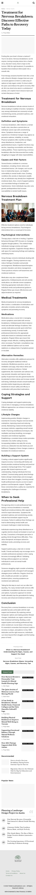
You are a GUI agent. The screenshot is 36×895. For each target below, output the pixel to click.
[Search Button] (34, 3)
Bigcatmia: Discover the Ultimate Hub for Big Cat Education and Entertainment (22, 771)
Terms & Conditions (11, 873)
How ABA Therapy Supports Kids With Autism (9, 745)
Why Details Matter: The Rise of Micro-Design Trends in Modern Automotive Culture (20, 835)
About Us (22, 873)
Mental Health (10, 8)
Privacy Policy (16, 871)
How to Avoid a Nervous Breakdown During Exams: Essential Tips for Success (20, 762)
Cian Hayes (6, 686)
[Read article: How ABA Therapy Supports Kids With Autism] (28, 746)
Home (3, 8)
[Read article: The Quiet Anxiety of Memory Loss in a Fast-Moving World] (28, 693)
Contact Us (9, 875)
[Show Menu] (2, 3)
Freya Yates (6, 33)
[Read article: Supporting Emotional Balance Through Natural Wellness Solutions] (28, 734)
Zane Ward (6, 696)
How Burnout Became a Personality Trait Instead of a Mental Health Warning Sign (21, 821)
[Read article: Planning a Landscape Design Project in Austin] (18, 796)
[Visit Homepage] (18, 3)
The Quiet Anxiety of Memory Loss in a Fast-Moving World (10, 692)
